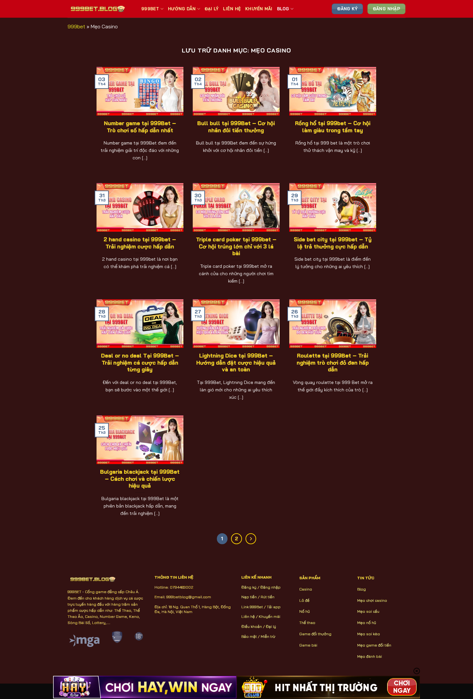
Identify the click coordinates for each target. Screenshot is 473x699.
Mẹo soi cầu (368, 611)
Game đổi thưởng (315, 633)
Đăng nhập (270, 587)
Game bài (308, 645)
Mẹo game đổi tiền (374, 645)
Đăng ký (248, 587)
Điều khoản (251, 626)
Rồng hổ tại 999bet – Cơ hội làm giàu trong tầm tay (332, 127)
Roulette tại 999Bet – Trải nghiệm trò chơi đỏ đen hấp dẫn (333, 362)
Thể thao (307, 622)
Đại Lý (212, 8)
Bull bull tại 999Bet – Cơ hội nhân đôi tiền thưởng (236, 127)
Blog (283, 8)
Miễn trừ (268, 636)
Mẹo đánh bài (369, 656)
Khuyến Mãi (259, 8)
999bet (76, 26)
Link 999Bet (252, 606)
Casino (305, 589)
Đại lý (271, 626)
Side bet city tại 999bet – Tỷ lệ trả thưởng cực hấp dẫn (333, 243)
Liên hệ (248, 616)
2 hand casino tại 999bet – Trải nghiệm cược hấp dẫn (140, 243)
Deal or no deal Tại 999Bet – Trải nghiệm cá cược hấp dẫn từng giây (140, 362)
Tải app (274, 606)
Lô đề (304, 600)
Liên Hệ (232, 8)
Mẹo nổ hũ (366, 622)
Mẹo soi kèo (368, 633)
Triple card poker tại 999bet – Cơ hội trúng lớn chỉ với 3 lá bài (236, 246)
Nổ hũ (304, 611)
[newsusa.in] (100, 9)
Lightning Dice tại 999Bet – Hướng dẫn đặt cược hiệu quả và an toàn (236, 362)
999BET (150, 8)
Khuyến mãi (269, 616)
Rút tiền (267, 596)
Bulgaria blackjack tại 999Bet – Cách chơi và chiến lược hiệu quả (140, 478)
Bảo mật (249, 636)
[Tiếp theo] (251, 538)
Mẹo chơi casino (372, 600)
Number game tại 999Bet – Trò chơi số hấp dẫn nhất (140, 127)
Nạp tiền (249, 596)
